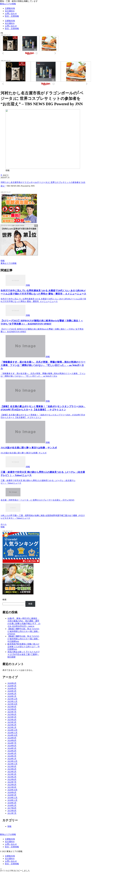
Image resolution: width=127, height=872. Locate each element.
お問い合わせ (11, 844)
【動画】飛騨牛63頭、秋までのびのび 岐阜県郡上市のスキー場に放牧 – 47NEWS (23, 631)
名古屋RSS (10, 842)
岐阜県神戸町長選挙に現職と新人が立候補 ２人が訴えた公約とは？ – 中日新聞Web (23, 646)
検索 (4, 600)
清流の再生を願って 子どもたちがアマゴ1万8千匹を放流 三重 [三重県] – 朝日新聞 (23, 654)
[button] (6, 175)
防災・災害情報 (12, 847)
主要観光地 (10, 839)
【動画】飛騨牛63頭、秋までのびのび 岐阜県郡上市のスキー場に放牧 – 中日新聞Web (23, 638)
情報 (3, 261)
